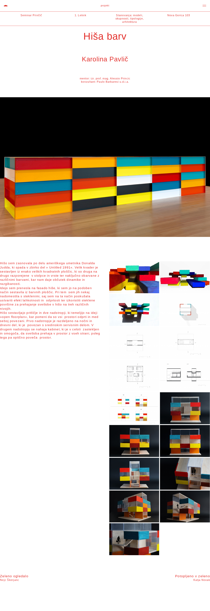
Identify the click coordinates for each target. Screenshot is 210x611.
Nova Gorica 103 (178, 15)
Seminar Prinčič (31, 15)
